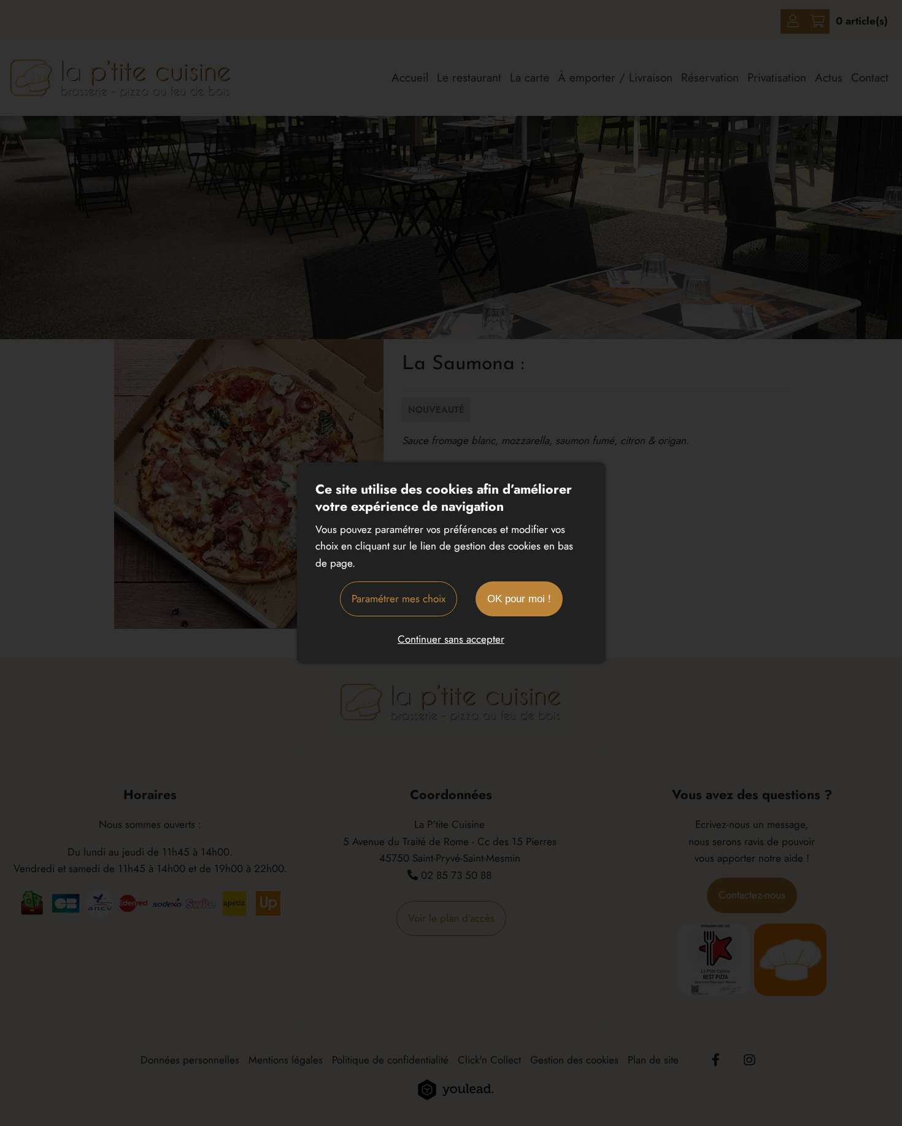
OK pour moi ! (519, 599)
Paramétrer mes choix (398, 598)
